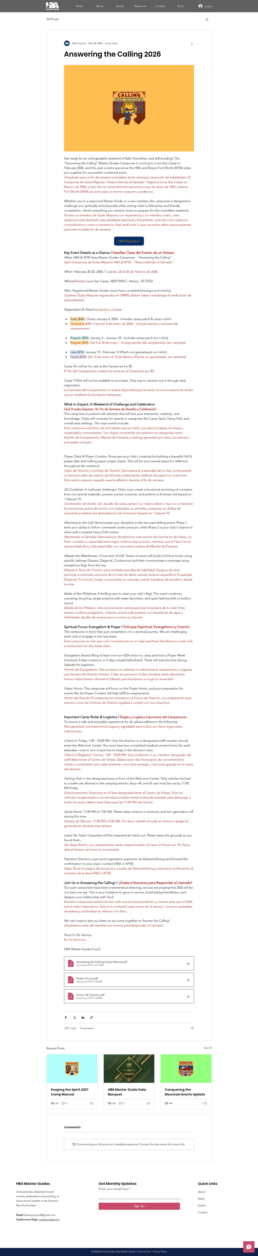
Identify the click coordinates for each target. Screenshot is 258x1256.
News (201, 1198)
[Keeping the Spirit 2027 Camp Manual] (72, 1068)
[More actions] (192, 43)
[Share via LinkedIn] (83, 1017)
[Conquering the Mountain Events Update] (186, 1068)
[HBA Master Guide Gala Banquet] (129, 1068)
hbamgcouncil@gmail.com (39, 1215)
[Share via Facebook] (65, 1017)
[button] (207, 19)
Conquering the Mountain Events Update (185, 1092)
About (201, 1191)
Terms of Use (144, 1251)
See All (207, 1047)
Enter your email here (114, 1188)
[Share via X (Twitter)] (74, 1017)
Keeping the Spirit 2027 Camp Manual (69, 1092)
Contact (202, 1212)
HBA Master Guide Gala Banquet (127, 1092)
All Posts (52, 19)
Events (202, 1205)
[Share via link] (91, 1017)
